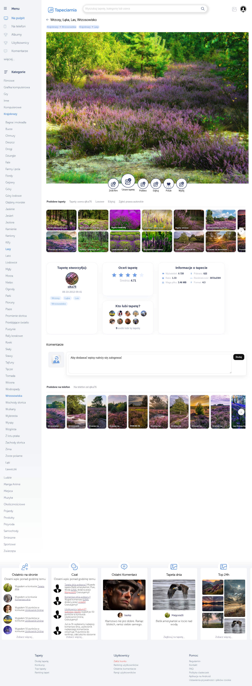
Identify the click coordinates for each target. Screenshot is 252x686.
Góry (8, 189)
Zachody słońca (15, 442)
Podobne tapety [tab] (56, 201)
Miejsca (8, 491)
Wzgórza (10, 429)
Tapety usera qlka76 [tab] (80, 201)
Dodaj (239, 357)
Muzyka (8, 497)
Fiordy (9, 175)
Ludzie (8, 477)
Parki (8, 295)
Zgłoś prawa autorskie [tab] (131, 201)
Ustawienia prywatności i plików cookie (210, 680)
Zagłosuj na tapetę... (174, 637)
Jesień (9, 215)
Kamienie (11, 229)
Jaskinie (10, 209)
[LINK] (85, 599)
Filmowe (9, 80)
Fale (7, 162)
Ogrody (10, 289)
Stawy (9, 355)
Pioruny (10, 302)
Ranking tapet (42, 672)
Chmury (10, 135)
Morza (9, 275)
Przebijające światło (17, 322)
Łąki (7, 462)
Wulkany (10, 409)
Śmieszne (9, 537)
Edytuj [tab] (111, 201)
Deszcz (10, 142)
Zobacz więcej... (24, 637)
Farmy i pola (12, 169)
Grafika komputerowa (17, 87)
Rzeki (8, 342)
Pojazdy (8, 511)
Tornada (10, 375)
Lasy (8, 249)
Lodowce (11, 262)
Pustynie (10, 329)
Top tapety (40, 668)
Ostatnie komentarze (125, 668)
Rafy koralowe (14, 335)
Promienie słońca (16, 315)
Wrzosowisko (59, 303)
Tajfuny (9, 362)
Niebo (9, 282)
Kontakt (193, 665)
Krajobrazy (10, 114)
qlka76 (72, 286)
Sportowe (10, 544)
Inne (6, 100)
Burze (9, 129)
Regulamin (194, 661)
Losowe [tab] (99, 201)
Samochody (11, 531)
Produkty (9, 517)
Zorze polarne (13, 456)
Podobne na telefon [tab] (58, 387)
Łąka (67, 298)
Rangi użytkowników (125, 672)
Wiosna (9, 382)
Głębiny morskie (15, 202)
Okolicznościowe (14, 504)
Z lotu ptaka (12, 435)
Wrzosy (56, 298)
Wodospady (12, 389)
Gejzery (10, 182)
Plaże (8, 309)
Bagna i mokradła (15, 122)
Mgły (8, 269)
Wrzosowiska (13, 395)
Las (77, 298)
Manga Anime (12, 484)
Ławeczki (11, 469)
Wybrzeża (11, 415)
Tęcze (9, 369)
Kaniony (10, 235)
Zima (8, 449)
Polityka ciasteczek (199, 672)
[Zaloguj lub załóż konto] (243, 9)
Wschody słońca (15, 402)
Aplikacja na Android (200, 676)
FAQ (191, 668)
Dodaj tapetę (42, 661)
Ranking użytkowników (126, 665)
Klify (7, 242)
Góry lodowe (13, 195)
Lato (8, 255)
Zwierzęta (10, 551)
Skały (8, 349)
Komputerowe (12, 107)
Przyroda (9, 524)
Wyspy (9, 422)
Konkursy (40, 665)
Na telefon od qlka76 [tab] (85, 387)
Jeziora (9, 222)
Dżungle (10, 155)
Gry (6, 94)
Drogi (8, 149)
